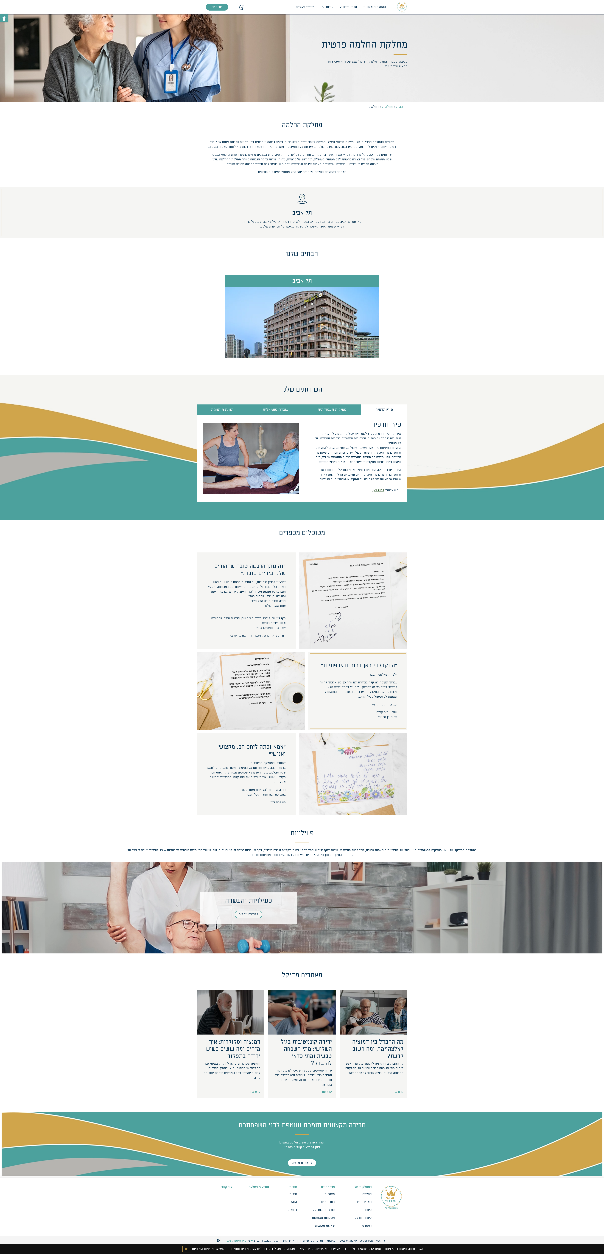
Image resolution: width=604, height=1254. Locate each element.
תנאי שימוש (290, 1240)
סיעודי (368, 1210)
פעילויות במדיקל (324, 1210)
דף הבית (401, 106)
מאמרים (330, 1194)
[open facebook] (218, 1240)
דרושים (292, 1210)
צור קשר (226, 1187)
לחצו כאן (378, 490)
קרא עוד (398, 1091)
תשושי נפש (364, 1202)
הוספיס (367, 1225)
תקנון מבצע (271, 1240)
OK (186, 1249)
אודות (329, 7)
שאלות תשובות (325, 1225)
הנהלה (292, 1202)
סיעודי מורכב (363, 1217)
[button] (4, 18)
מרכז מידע (350, 7)
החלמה (367, 1194)
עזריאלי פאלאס (306, 7)
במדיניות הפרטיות (203, 1249)
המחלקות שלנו (376, 7)
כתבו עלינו (328, 1202)
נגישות (331, 1240)
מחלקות (387, 106)
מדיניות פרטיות (313, 1240)
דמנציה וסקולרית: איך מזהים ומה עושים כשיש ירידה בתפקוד (233, 1049)
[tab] (384, 409)
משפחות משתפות (323, 1217)
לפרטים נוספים (248, 914)
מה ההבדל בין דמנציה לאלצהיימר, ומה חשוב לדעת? (377, 1049)
